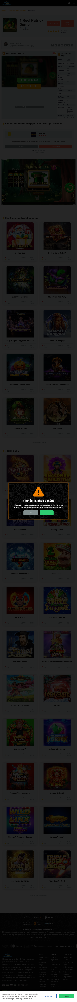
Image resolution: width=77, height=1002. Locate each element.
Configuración (48, 996)
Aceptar (66, 996)
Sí (47, 513)
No (30, 512)
